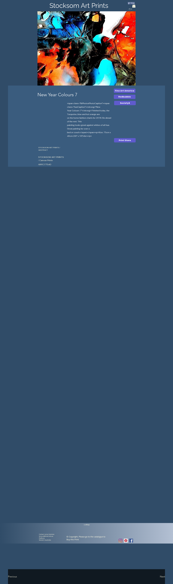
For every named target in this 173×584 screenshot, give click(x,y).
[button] (134, 6)
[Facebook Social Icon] (131, 541)
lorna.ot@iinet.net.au (46, 536)
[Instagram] (120, 541)
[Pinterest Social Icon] (126, 541)
